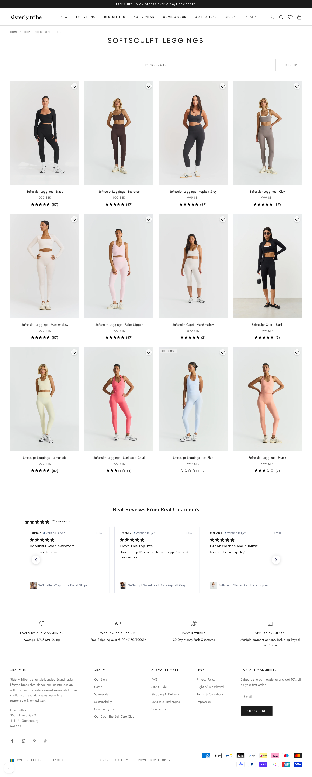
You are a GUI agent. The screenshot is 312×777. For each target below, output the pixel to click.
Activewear (144, 17)
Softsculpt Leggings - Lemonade (45, 457)
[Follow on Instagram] (23, 741)
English (252, 17)
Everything (86, 17)
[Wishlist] (290, 17)
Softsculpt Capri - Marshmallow (193, 324)
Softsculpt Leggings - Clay (267, 191)
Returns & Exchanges (165, 701)
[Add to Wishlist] (74, 86)
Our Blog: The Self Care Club (114, 716)
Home (14, 32)
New (64, 17)
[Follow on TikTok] (45, 741)
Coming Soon (175, 17)
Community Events (106, 709)
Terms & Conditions (210, 694)
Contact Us (158, 709)
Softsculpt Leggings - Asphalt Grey (193, 191)
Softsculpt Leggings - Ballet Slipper (119, 324)
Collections (206, 17)
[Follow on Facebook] (12, 741)
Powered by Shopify (154, 760)
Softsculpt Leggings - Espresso (119, 191)
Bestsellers (114, 17)
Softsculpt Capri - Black (267, 324)
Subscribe (257, 711)
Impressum (204, 701)
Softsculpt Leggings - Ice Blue (193, 457)
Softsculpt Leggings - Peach (267, 457)
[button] (36, 560)
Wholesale (101, 694)
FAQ (154, 679)
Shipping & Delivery (165, 694)
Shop (26, 32)
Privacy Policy (206, 679)
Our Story (100, 679)
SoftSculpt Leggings (50, 32)
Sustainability (103, 701)
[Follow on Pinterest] (34, 741)
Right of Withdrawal (210, 687)
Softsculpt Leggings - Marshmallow (44, 324)
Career (98, 687)
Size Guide (159, 687)
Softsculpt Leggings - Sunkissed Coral (119, 457)
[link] (67, 585)
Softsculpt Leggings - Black (45, 191)
